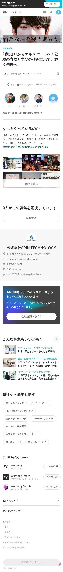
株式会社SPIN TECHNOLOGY (31, 247)
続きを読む (31, 184)
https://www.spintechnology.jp (22, 258)
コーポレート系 (14, 442)
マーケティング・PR (43, 418)
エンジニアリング (15, 403)
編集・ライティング (16, 418)
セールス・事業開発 (16, 426)
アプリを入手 (52, 466)
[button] (33, 458)
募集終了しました (31, 562)
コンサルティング (37, 442)
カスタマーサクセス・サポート (21, 434)
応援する (31, 218)
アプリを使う (52, 4)
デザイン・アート (39, 403)
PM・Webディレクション (19, 410)
